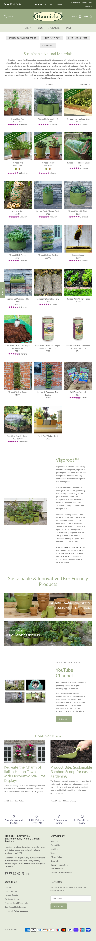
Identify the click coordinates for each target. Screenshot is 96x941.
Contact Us (55, 845)
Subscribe (64, 719)
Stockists (54, 849)
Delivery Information (59, 865)
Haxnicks (13, 929)
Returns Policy (56, 861)
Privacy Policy (56, 857)
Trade (90, 2)
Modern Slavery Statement (61, 873)
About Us (54, 841)
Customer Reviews (12, 899)
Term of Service (56, 869)
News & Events (11, 895)
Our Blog (8, 887)
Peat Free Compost (77, 38)
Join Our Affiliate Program (15, 907)
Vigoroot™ (48, 45)
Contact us (88, 7)
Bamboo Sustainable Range (22, 38)
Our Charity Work (12, 891)
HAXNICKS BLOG (48, 736)
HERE (56, 4)
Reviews (84, 2)
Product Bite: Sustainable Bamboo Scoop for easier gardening (71, 771)
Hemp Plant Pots (52, 38)
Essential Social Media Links (16, 903)
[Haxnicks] (48, 16)
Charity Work (75, 2)
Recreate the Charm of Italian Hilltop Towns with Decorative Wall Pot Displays (24, 774)
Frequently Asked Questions (16, 911)
